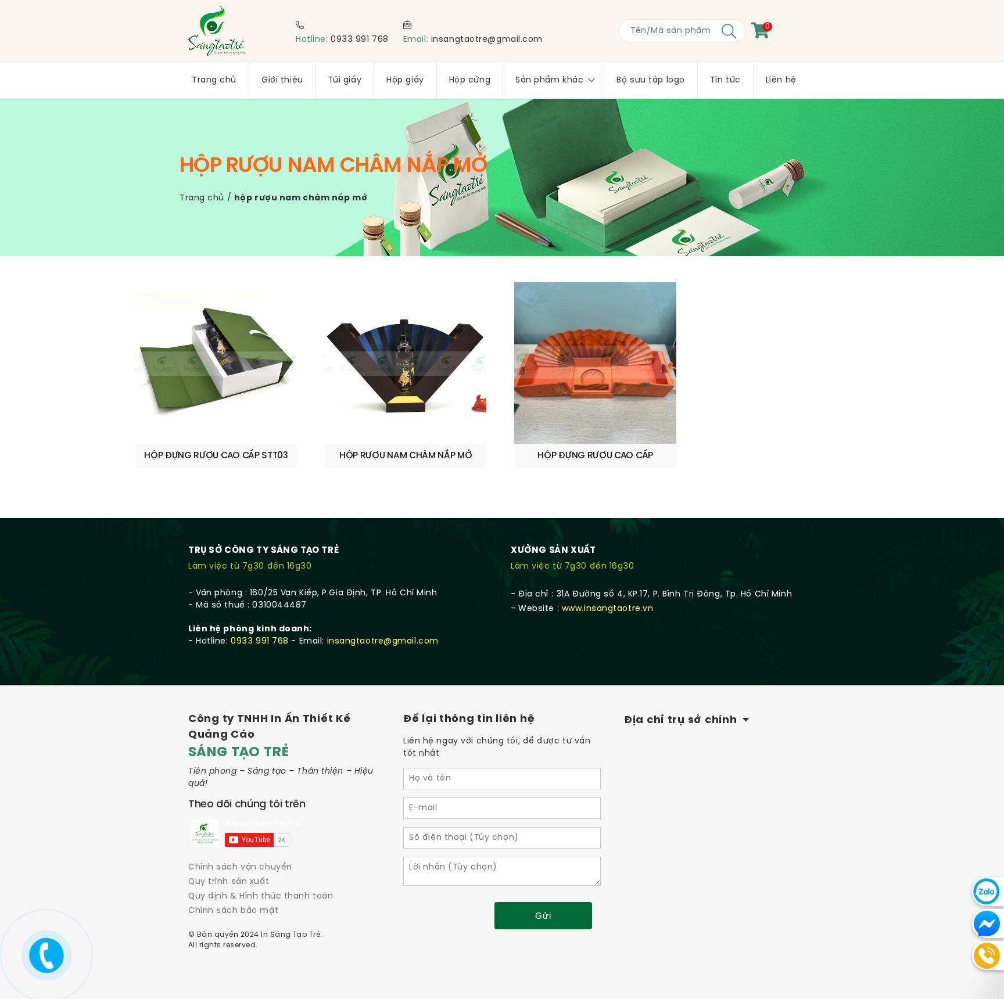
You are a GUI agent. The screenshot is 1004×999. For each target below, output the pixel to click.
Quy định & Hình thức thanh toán (260, 896)
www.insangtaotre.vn (608, 609)
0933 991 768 (360, 39)
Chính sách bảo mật (233, 911)
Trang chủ (202, 198)
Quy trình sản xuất (228, 882)
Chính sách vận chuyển (240, 867)
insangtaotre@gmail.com (487, 39)
